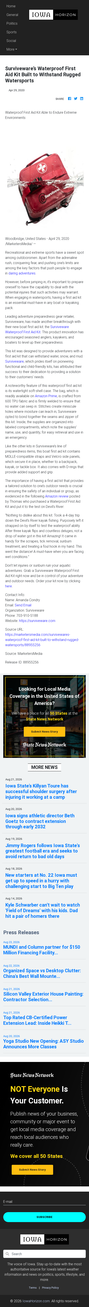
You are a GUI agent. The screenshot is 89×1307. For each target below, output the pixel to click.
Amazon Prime (46, 396)
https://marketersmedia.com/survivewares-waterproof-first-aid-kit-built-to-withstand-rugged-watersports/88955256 (42, 639)
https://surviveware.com (37, 620)
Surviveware (14, 361)
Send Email (23, 605)
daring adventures (21, 273)
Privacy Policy (50, 1287)
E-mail (7, 1201)
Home (12, 6)
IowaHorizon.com (36, 1301)
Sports (11, 32)
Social (11, 40)
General (12, 15)
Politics (11, 23)
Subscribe (44, 1217)
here (8, 586)
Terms (33, 1287)
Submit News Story (44, 731)
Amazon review (56, 496)
